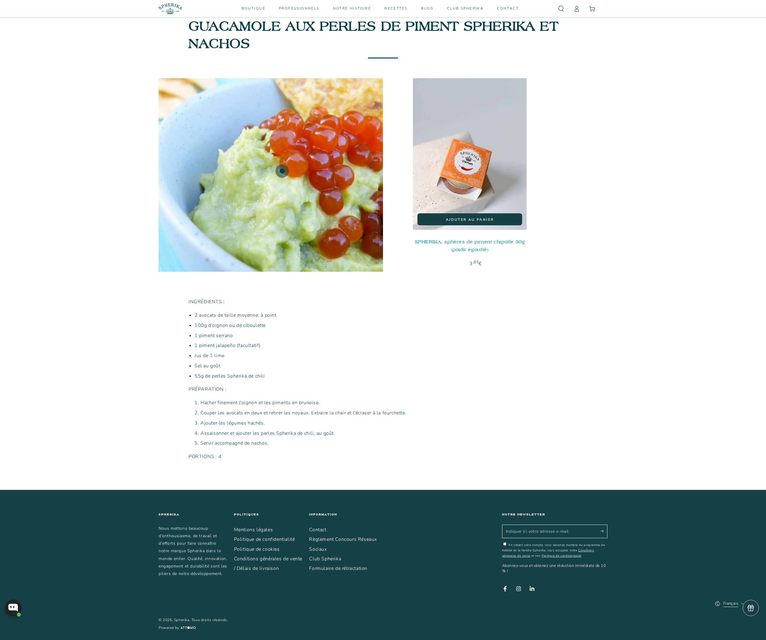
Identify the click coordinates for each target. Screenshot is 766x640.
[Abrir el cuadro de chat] (13, 608)
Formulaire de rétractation (338, 568)
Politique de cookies (257, 549)
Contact (317, 529)
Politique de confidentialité (264, 539)
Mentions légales (253, 529)
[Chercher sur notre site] (561, 8)
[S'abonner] (604, 531)
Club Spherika (325, 559)
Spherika (181, 620)
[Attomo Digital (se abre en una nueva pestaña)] (187, 628)
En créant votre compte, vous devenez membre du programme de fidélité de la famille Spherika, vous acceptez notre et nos (553, 550)
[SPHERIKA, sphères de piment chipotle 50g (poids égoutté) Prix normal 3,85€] (282, 171)
